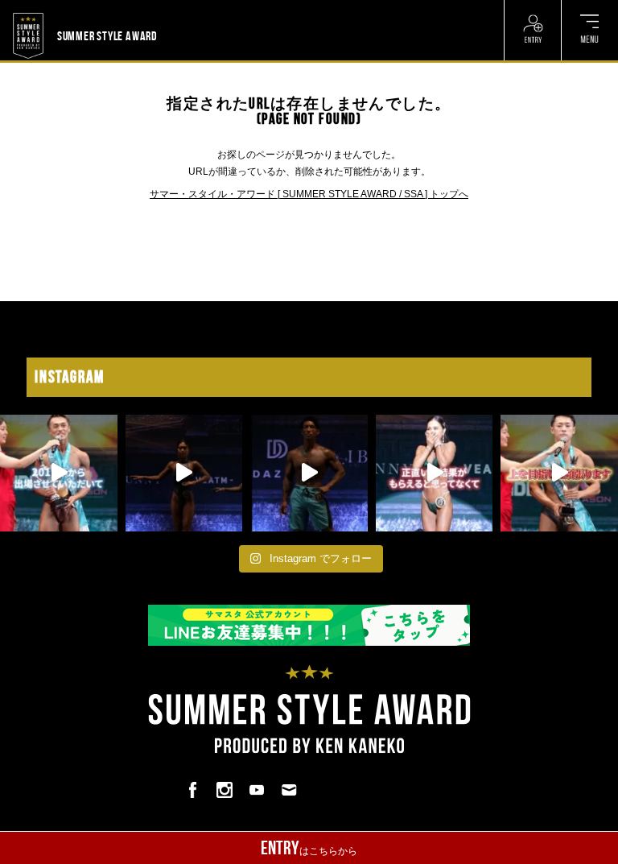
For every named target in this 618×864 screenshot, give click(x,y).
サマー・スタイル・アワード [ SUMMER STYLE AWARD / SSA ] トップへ (309, 194)
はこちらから (309, 847)
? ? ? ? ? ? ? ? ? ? (197, 9)
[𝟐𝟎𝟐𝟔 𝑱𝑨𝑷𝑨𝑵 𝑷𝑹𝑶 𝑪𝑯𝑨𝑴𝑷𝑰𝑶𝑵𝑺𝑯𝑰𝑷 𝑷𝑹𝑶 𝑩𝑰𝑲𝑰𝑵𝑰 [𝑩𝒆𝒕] (434, 473)
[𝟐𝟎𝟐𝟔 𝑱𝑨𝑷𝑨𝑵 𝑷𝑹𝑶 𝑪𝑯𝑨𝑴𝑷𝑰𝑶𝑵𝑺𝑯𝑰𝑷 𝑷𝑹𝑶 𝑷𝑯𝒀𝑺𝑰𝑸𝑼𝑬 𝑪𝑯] (309, 473)
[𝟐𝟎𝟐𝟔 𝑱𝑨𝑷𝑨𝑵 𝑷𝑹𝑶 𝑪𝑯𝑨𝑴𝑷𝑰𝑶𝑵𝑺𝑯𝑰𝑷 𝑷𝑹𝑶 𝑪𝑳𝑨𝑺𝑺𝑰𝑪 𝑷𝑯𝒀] (559, 473)
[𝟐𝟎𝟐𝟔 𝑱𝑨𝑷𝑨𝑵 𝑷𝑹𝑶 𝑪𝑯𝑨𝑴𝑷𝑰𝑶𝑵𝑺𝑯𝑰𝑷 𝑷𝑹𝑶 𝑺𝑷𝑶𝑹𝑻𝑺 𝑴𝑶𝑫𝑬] (58, 473)
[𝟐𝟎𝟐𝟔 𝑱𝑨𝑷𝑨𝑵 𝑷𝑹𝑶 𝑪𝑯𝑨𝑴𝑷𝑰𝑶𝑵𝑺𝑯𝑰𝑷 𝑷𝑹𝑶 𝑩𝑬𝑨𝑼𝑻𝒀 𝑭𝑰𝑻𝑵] (184, 473)
